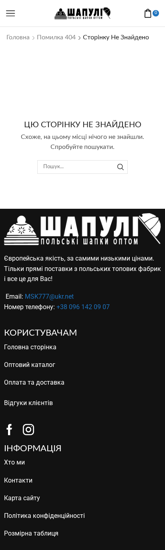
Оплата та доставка (34, 382)
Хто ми (14, 462)
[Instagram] (28, 429)
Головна (18, 37)
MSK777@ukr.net (49, 296)
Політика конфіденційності (44, 515)
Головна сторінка (30, 347)
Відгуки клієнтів (28, 403)
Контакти (18, 480)
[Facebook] (9, 429)
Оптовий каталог (29, 365)
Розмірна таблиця (31, 533)
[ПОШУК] (120, 167)
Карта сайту (22, 498)
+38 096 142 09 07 (83, 307)
